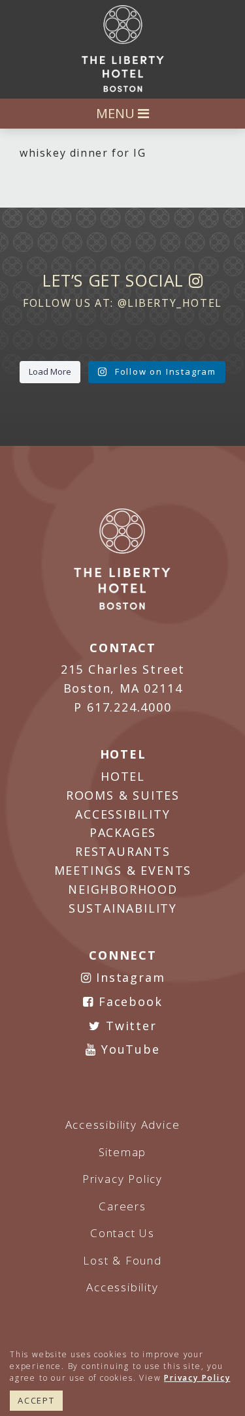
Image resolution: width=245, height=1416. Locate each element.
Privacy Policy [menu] (122, 1178)
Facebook (128, 1001)
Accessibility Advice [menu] (122, 1124)
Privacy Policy (197, 1377)
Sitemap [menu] (123, 1151)
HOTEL (123, 776)
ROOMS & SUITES (123, 795)
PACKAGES (123, 832)
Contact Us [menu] (122, 1232)
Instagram (128, 977)
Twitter (128, 1025)
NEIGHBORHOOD (123, 889)
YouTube (128, 1049)
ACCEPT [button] (36, 1400)
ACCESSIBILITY (122, 814)
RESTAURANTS (123, 851)
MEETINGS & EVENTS (123, 870)
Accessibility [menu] (122, 1287)
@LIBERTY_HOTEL (170, 303)
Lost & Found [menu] (122, 1260)
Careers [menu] (122, 1206)
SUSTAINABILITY (123, 908)
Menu (117, 113)
